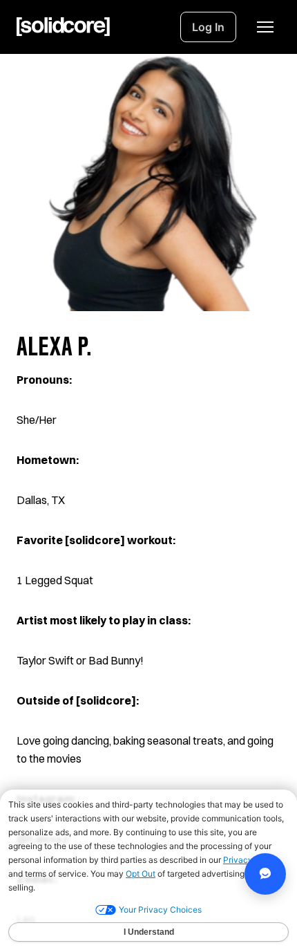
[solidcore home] (63, 27)
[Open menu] (265, 27)
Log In (208, 27)
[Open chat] (265, 874)
